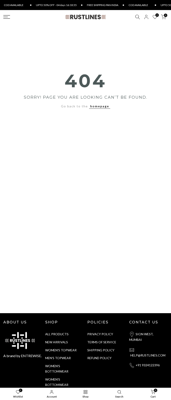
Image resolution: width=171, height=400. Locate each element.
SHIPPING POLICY (100, 350)
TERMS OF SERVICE (101, 342)
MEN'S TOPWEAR (58, 358)
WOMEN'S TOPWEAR (61, 350)
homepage (99, 106)
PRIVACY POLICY (100, 334)
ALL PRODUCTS (57, 334)
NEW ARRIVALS (56, 342)
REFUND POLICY (99, 358)
